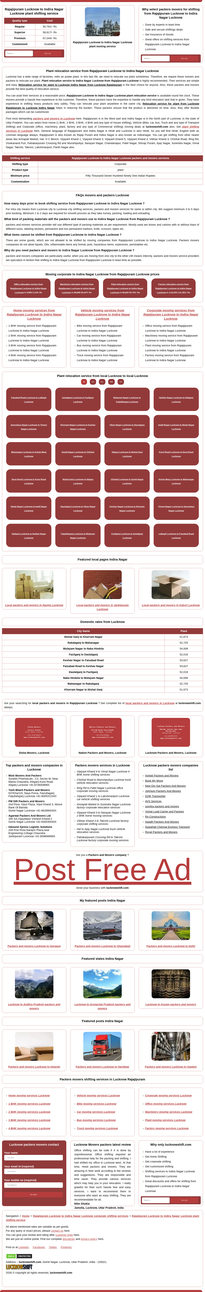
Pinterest (66, 1247)
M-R (111, 382)
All (84, 382)
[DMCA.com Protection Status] (19, 1257)
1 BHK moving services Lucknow (29, 1103)
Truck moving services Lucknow (97, 1128)
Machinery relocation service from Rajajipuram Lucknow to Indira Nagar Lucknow (77, 288)
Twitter (53, 1247)
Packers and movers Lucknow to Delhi (170, 946)
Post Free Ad (102, 869)
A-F (93, 382)
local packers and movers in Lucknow (149, 703)
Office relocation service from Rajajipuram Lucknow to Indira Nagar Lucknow (28, 288)
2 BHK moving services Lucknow (29, 1111)
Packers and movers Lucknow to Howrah (34, 1066)
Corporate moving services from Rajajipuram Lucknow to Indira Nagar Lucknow (170, 314)
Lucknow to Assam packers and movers (171, 1004)
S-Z (121, 382)
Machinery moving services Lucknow (168, 1111)
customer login (64, 1234)
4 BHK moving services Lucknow (29, 1128)
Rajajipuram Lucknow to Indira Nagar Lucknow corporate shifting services (80, 1216)
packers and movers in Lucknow (54, 118)
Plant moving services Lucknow (165, 1120)
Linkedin (23, 1247)
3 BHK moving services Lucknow (29, 1120)
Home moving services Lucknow (29, 1095)
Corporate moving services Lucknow (168, 1095)
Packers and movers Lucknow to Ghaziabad (102, 946)
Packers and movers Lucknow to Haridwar (102, 1066)
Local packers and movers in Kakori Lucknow (171, 605)
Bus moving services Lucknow (96, 1120)
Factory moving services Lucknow (167, 1128)
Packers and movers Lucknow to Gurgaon (34, 946)
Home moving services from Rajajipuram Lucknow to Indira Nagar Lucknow (34, 314)
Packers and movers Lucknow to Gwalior (171, 1066)
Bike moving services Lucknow (96, 1103)
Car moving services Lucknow (96, 1111)
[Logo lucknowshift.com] (19, 1268)
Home (25, 1216)
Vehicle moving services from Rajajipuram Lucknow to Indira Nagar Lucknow (102, 314)
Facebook (39, 1247)
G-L (102, 382)
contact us (57, 1230)
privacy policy (89, 1239)
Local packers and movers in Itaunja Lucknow (34, 605)
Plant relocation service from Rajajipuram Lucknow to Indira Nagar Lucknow (125, 288)
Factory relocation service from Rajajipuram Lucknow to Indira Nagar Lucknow (173, 288)
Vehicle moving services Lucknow (98, 1095)
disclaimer (69, 1239)
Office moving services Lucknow (165, 1103)
